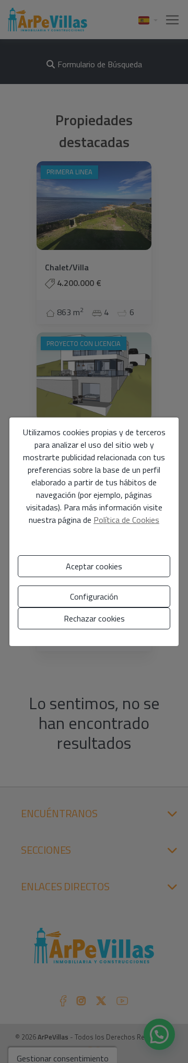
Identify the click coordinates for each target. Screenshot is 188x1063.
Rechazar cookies (94, 618)
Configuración (94, 596)
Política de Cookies (126, 519)
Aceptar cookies (94, 566)
